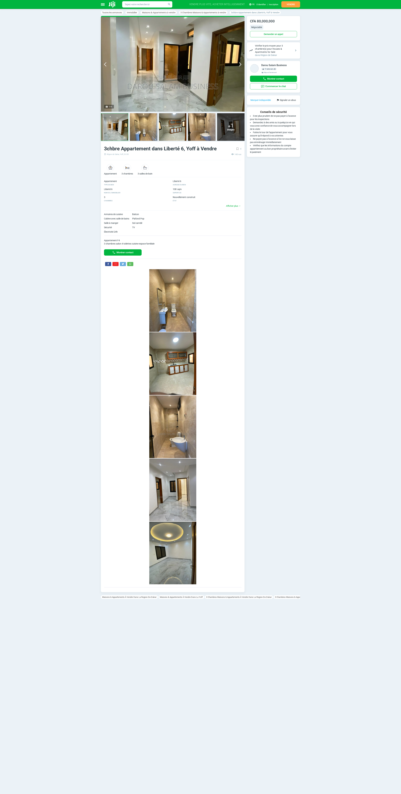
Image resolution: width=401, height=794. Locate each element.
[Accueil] (112, 4)
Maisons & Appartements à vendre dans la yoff (181, 597)
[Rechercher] (169, 4)
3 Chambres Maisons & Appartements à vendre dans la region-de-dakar (239, 597)
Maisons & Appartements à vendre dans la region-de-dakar (129, 597)
